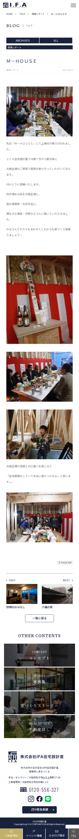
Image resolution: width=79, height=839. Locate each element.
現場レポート (38, 14)
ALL (55, 40)
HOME (9, 14)
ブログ (22, 14)
